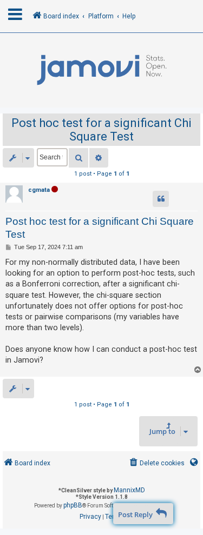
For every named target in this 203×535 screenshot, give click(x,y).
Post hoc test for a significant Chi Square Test (101, 129)
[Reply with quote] (161, 199)
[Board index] (101, 70)
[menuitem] (156, 463)
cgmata (39, 189)
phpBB (72, 505)
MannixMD (129, 490)
